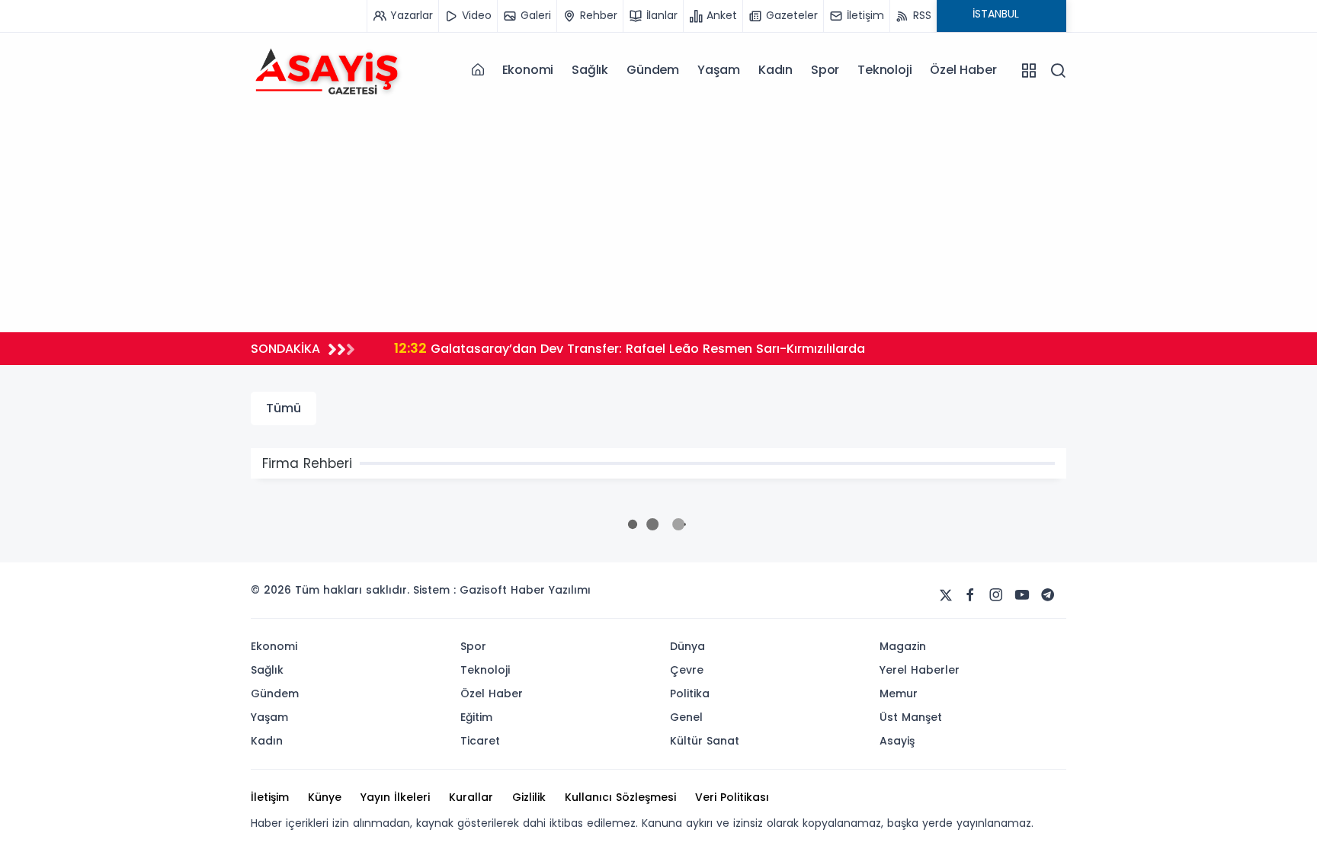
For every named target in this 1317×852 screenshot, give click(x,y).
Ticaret (480, 740)
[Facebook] (970, 595)
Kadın (775, 69)
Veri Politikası (732, 797)
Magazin (903, 646)
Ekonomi (528, 69)
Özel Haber (963, 69)
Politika (690, 693)
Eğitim (476, 717)
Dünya (687, 646)
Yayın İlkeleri (395, 797)
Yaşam (718, 69)
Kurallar (471, 797)
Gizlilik (529, 797)
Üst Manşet (911, 717)
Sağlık (590, 69)
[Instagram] (996, 595)
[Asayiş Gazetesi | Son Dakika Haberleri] (327, 69)
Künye (324, 797)
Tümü (283, 408)
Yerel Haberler (920, 669)
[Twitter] (946, 595)
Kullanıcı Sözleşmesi (620, 797)
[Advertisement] (658, 214)
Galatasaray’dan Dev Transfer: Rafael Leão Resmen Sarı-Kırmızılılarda (629, 347)
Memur (899, 693)
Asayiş (897, 740)
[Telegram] (1048, 595)
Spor (825, 69)
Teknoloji (884, 69)
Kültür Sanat (704, 740)
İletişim (270, 797)
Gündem (652, 69)
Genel (686, 717)
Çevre (686, 669)
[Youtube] (1022, 595)
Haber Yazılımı (551, 589)
